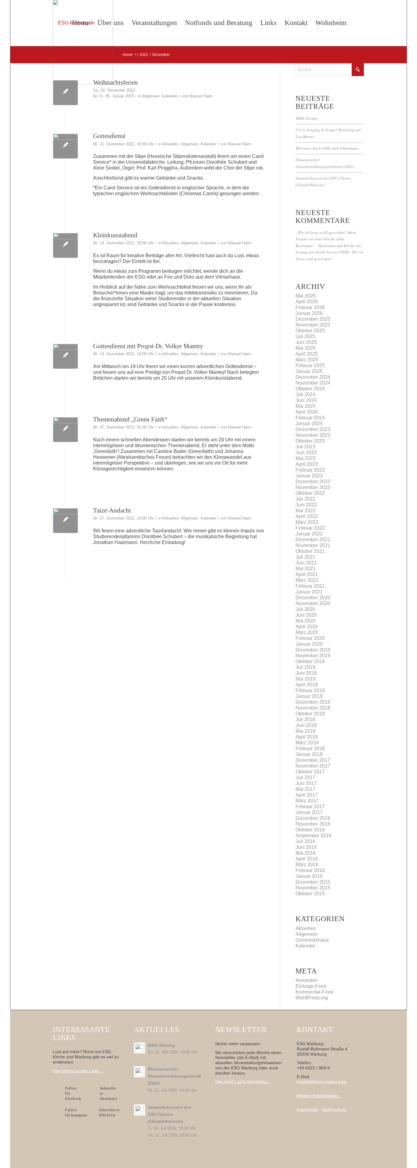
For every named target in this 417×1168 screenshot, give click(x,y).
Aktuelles (170, 144)
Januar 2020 (309, 644)
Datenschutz (334, 1109)
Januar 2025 (309, 371)
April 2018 (307, 736)
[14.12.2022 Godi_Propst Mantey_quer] (65, 356)
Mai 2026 (306, 295)
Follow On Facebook (74, 1093)
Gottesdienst (109, 136)
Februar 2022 (310, 528)
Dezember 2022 (313, 481)
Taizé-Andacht (112, 510)
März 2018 (307, 742)
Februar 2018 (310, 748)
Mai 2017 (306, 789)
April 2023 (307, 464)
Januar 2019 (309, 696)
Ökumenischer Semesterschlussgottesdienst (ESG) (179, 1076)
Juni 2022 (306, 504)
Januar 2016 (309, 876)
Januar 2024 (309, 423)
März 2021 (307, 580)
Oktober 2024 (310, 388)
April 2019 (307, 684)
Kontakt (296, 23)
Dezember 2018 (313, 702)
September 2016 (314, 835)
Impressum (307, 1109)
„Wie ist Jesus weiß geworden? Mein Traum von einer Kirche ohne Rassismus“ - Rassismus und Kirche (326, 238)
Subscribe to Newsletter (108, 1093)
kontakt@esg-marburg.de (321, 1081)
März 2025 (307, 359)
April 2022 (307, 516)
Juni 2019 (306, 673)
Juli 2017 (305, 777)
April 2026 (307, 301)
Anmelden (307, 980)
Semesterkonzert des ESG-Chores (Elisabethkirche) (169, 1114)
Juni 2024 (306, 400)
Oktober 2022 (310, 493)
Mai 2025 (306, 348)
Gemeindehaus (312, 940)
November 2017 (313, 765)
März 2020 (307, 632)
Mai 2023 (306, 458)
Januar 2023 (309, 475)
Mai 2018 (306, 731)
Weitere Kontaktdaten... (319, 1095)
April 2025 (307, 353)
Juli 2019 (305, 667)
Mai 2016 (306, 853)
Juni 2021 (306, 562)
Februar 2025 (310, 365)
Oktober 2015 (310, 893)
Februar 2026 (310, 307)
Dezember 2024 (313, 377)
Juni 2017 (306, 783)
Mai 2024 (306, 406)
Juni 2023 (306, 452)
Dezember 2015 (313, 882)
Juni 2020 (306, 615)
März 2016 (307, 864)
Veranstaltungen (154, 23)
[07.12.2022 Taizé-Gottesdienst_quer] (65, 520)
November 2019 (313, 655)
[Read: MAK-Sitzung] (139, 1047)
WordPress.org (312, 997)
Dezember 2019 (313, 649)
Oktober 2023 (310, 440)
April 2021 (307, 574)
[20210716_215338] (65, 245)
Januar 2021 (309, 591)
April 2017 (307, 795)
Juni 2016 (306, 847)
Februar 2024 (310, 417)
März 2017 (307, 800)
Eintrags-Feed (311, 986)
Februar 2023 (310, 470)
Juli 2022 (305, 499)
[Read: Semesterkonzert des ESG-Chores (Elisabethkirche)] (139, 1109)
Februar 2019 (310, 690)
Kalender (169, 96)
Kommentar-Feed (314, 992)
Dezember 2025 (313, 319)
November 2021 (313, 545)
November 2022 (313, 487)
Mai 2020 (306, 620)
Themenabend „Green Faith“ (130, 419)
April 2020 (307, 626)
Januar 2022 (309, 533)
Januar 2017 (309, 812)
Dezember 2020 (313, 597)
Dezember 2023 (313, 429)
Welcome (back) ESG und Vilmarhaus (327, 148)
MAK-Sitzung (307, 118)
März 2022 (307, 522)
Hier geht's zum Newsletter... (242, 1081)
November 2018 (313, 707)
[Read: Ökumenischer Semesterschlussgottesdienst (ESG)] (139, 1071)
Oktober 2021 (310, 551)
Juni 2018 (306, 725)
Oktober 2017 (310, 771)
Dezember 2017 (313, 760)
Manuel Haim (200, 96)
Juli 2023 (305, 446)
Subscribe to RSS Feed (109, 1112)
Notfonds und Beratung (218, 23)
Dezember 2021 (313, 539)
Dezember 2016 (313, 818)
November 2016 (313, 824)
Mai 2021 (306, 568)
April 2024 (307, 411)
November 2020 (313, 603)
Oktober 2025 (310, 330)
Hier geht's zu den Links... (78, 1070)
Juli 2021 (305, 557)
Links (268, 23)
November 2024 (313, 382)
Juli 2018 (305, 719)
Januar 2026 (309, 313)
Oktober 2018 (310, 713)
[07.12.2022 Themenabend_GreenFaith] (65, 429)
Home (80, 23)
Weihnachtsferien (115, 82)
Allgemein (150, 96)
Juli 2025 (305, 336)
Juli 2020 (305, 609)
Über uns (110, 23)
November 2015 (313, 887)
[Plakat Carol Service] (65, 146)
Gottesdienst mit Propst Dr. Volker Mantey (148, 346)
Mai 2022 (306, 510)
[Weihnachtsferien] (65, 92)
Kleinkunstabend (115, 235)
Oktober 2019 (310, 661)
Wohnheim (330, 23)
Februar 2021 (310, 586)
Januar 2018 (309, 754)
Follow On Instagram (76, 1112)
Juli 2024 (305, 394)
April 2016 (307, 858)
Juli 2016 (305, 841)
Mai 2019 (306, 678)
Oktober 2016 (310, 829)
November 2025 (313, 324)
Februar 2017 (310, 806)
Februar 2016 (310, 870)
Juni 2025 (306, 342)
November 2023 (313, 435)
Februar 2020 (310, 638)
